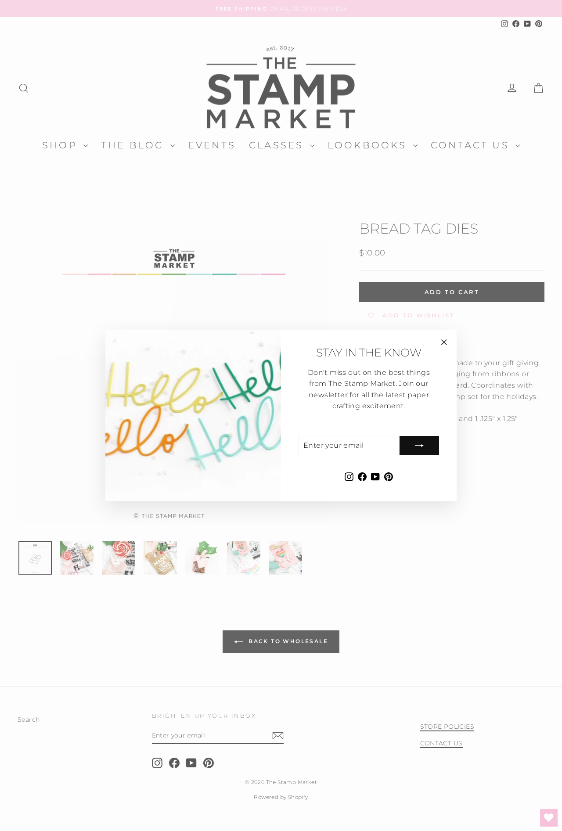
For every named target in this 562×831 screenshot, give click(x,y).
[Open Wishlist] (549, 818)
